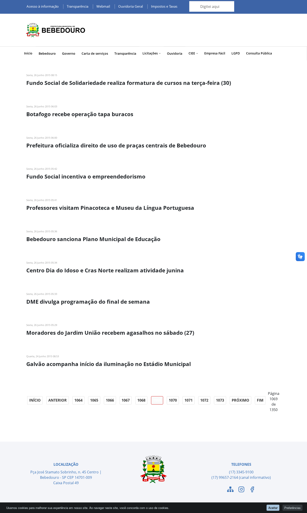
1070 (173, 400)
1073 (220, 400)
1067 (126, 400)
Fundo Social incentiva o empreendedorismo (85, 176)
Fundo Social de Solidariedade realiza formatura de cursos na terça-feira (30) (128, 82)
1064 (78, 400)
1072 (204, 400)
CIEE (192, 53)
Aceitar (273, 508)
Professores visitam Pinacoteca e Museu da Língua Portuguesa (110, 207)
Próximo (240, 400)
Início (28, 53)
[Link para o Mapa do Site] (230, 490)
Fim (260, 400)
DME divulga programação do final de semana (88, 301)
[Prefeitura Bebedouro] (54, 30)
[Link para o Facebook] (252, 490)
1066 (110, 400)
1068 (141, 400)
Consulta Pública (259, 53)
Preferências (292, 508)
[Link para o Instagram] (241, 490)
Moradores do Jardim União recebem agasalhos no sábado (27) (110, 332)
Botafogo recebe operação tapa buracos (79, 114)
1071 (189, 400)
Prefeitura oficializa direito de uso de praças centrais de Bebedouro (116, 145)
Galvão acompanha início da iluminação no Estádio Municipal (108, 364)
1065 (94, 400)
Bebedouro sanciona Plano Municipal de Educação (93, 239)
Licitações (150, 53)
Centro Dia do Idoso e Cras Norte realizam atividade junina (105, 270)
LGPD (235, 53)
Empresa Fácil (214, 53)
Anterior (57, 400)
